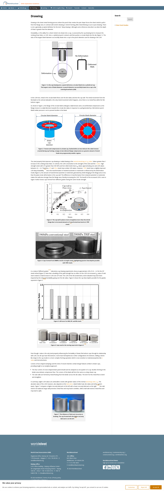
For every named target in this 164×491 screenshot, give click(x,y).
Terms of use (47, 478)
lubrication (70, 384)
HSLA (55, 168)
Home (5, 8)
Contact (83, 8)
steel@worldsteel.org (37, 460)
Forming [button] (34, 8)
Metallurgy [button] (23, 8)
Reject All (144, 487)
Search (70, 8)
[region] (82, 485)
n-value (98, 164)
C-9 (82, 320)
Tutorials (77, 8)
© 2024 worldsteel (36, 478)
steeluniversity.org (118, 452)
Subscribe (91, 8)
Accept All (156, 487)
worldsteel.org (107, 452)
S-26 (85, 344)
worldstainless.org (121, 455)
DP (50, 168)
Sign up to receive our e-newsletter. (114, 463)
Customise (131, 487)
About (12, 8)
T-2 (45, 169)
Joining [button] (45, 8)
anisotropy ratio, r (92, 382)
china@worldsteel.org (46, 473)
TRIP (84, 168)
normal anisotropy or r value (82, 161)
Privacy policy (57, 478)
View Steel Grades (122, 25)
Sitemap (44, 480)
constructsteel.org (108, 455)
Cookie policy (36, 480)
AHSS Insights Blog (58, 8)
